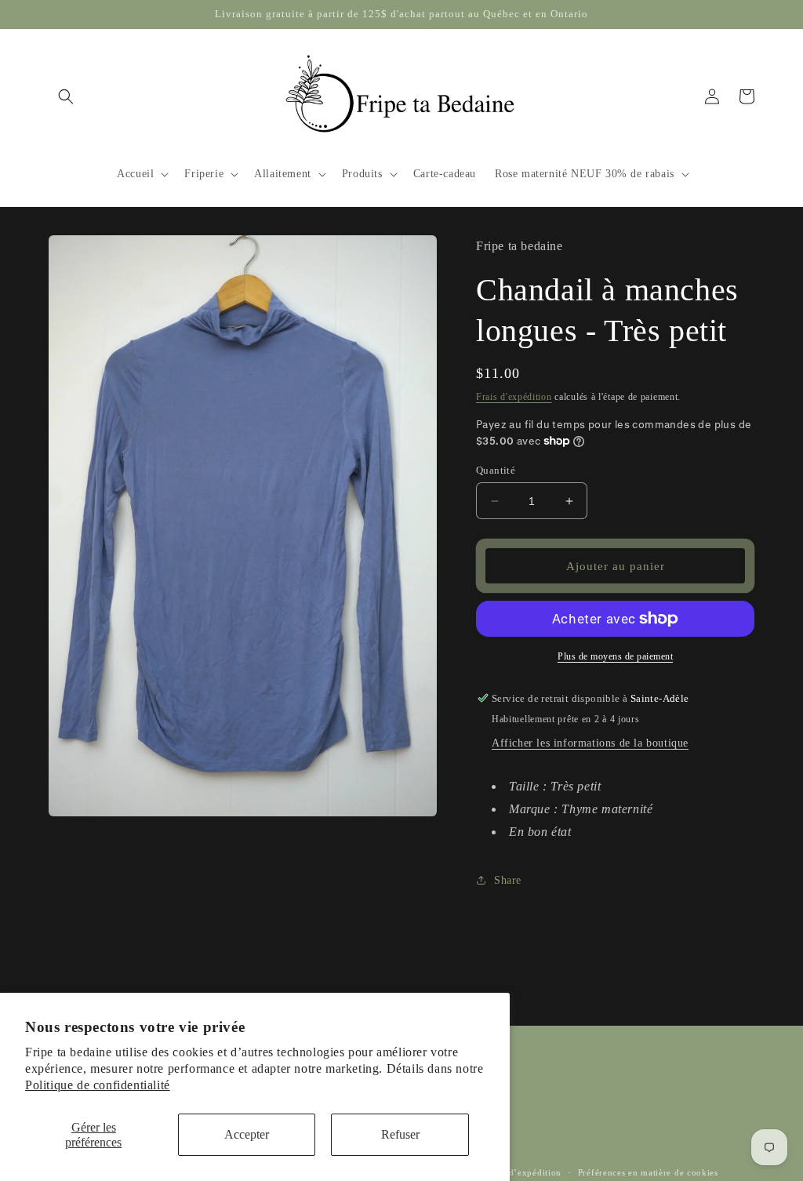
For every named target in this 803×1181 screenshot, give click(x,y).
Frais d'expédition (514, 396)
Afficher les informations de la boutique (590, 743)
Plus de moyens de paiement (615, 656)
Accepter (246, 1134)
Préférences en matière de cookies (648, 1172)
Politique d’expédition (515, 1172)
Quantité (495, 470)
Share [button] (507, 880)
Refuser (400, 1134)
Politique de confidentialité (97, 1085)
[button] (66, 96)
